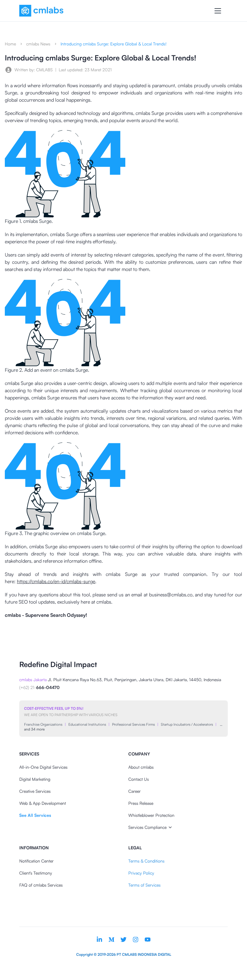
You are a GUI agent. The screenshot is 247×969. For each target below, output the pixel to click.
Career (134, 791)
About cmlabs (141, 767)
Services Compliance (147, 827)
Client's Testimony (35, 872)
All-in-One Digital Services (43, 767)
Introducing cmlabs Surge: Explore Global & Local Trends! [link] (114, 43)
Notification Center (36, 860)
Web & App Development (42, 803)
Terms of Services (144, 884)
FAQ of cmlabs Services (41, 884)
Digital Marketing (34, 779)
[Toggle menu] (217, 10)
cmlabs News (38, 43)
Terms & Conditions (146, 860)
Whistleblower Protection (151, 815)
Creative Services (35, 791)
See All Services (35, 815)
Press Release (140, 803)
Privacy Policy (141, 872)
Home (10, 43)
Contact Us (138, 779)
